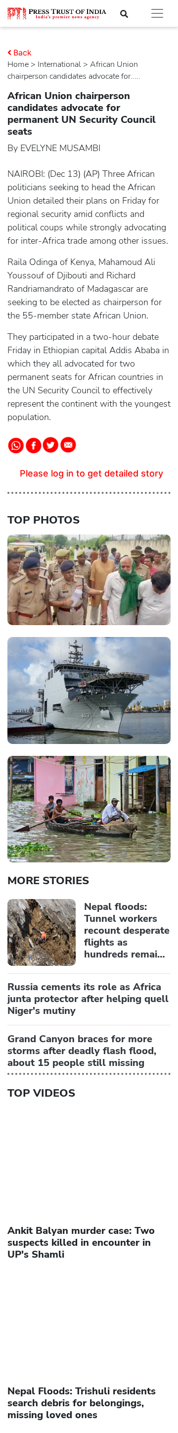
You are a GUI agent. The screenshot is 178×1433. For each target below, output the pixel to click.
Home (18, 64)
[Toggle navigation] (157, 13)
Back (22, 52)
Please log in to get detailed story (91, 473)
